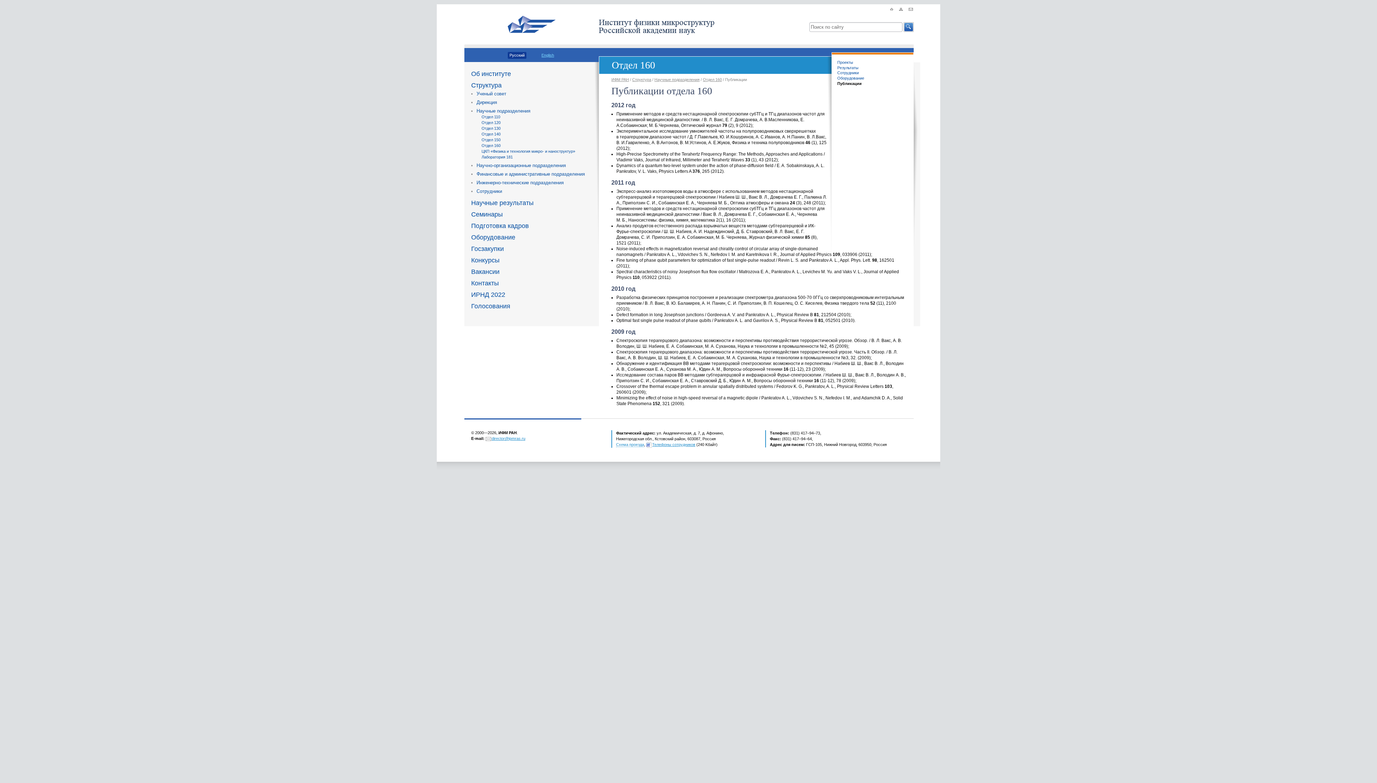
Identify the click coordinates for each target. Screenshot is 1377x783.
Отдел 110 (491, 117)
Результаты (847, 68)
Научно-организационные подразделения (521, 165)
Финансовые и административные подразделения (531, 174)
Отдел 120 (491, 122)
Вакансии (485, 271)
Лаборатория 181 (497, 157)
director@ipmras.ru (508, 438)
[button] (909, 27)
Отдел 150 (491, 140)
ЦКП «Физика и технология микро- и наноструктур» (528, 151)
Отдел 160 (491, 145)
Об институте (491, 73)
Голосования (490, 306)
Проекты (845, 62)
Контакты (485, 283)
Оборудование (493, 237)
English (547, 55)
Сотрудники (489, 191)
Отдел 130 (491, 128)
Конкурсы (485, 260)
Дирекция (487, 102)
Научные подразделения (503, 111)
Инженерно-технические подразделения (520, 182)
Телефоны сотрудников (673, 444)
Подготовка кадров (500, 225)
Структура (486, 85)
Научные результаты (502, 203)
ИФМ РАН (620, 79)
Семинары (487, 214)
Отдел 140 (491, 134)
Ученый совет (491, 93)
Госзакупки (487, 248)
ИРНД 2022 (488, 294)
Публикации (849, 83)
